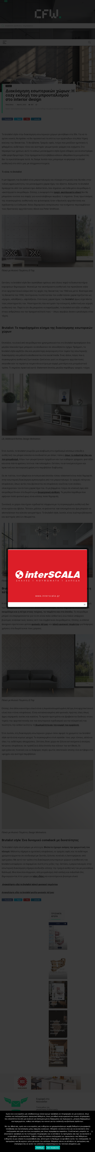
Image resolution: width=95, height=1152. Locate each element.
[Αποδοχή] (92, 1131)
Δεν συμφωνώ (53, 1148)
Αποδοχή (39, 1148)
